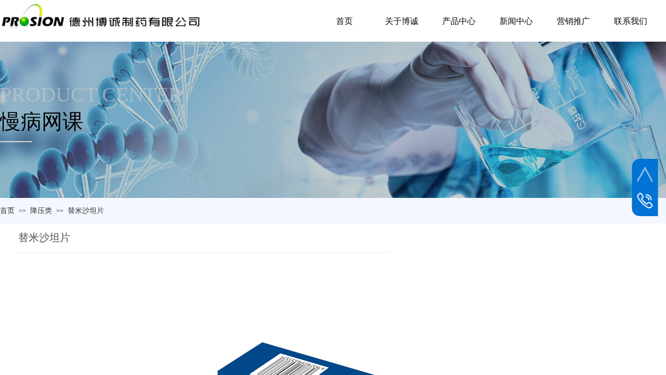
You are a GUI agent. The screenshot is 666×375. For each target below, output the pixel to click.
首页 (7, 210)
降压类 (41, 210)
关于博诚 (401, 21)
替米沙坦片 (86, 210)
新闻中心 (516, 21)
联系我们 (630, 21)
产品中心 (459, 21)
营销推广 (573, 21)
